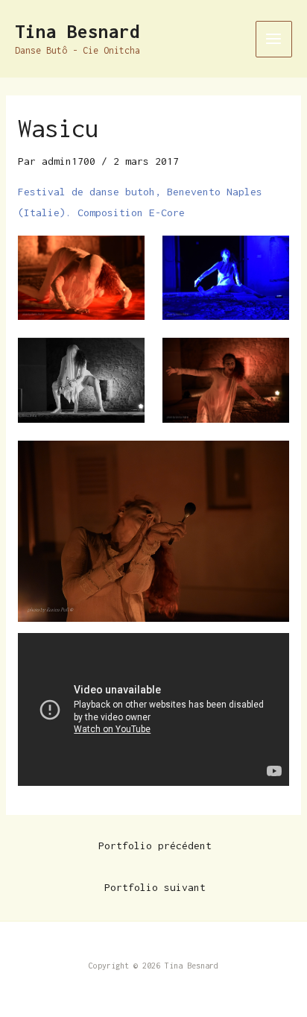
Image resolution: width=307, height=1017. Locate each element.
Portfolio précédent (155, 845)
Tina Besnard (77, 31)
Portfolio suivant (155, 887)
